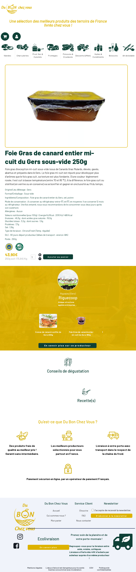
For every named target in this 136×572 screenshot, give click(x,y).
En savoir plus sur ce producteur (67, 345)
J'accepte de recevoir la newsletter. (112, 510)
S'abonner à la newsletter (111, 516)
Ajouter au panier (58, 257)
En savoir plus (48, 547)
